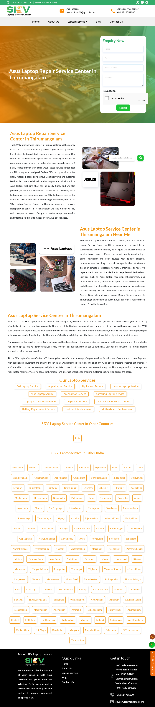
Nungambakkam (40, 569)
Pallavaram (111, 630)
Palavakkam (59, 610)
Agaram (100, 528)
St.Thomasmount (131, 630)
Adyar (137, 498)
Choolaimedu (135, 528)
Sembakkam (47, 528)
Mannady (85, 620)
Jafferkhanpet (75, 508)
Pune (140, 467)
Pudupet (100, 620)
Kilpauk (137, 559)
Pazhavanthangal (134, 549)
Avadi (82, 538)
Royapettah (59, 569)
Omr (17, 589)
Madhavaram (21, 498)
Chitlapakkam (22, 630)
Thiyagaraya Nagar (38, 599)
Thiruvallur (122, 498)
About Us (53, 21)
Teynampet (76, 569)
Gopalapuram (25, 538)
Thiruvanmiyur (44, 518)
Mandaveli (119, 589)
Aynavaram (22, 508)
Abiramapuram (41, 477)
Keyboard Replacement (78, 409)
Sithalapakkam (95, 610)
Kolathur (60, 549)
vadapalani (17, 467)
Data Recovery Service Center (113, 401)
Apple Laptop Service (60, 386)
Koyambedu (67, 538)
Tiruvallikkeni (70, 488)
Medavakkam (40, 498)
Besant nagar (116, 528)
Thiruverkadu (114, 610)
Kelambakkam (112, 518)
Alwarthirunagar (20, 549)
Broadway (89, 559)
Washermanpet (77, 599)
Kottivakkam (97, 599)
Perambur (135, 589)
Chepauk (48, 589)
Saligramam (116, 620)
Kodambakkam (100, 589)
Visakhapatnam (20, 477)
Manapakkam (20, 610)
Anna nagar (31, 589)
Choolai (38, 508)
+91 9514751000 (126, 12)
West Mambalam (136, 620)
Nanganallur (59, 498)
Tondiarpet (131, 538)
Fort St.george (55, 508)
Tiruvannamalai (50, 467)
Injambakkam (91, 518)
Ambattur (114, 599)
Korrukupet (136, 477)
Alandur (75, 518)
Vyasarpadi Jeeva (112, 569)
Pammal (31, 528)
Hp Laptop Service (92, 386)
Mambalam (20, 569)
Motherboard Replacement (117, 409)
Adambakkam (133, 569)
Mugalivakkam (92, 630)
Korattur (36, 579)
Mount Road (72, 579)
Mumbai (33, 467)
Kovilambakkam (133, 599)
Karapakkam (20, 579)
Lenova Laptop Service (126, 386)
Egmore (104, 559)
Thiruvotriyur (77, 640)
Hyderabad (100, 467)
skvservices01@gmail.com (80, 12)
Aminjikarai (72, 559)
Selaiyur (18, 559)
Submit (123, 107)
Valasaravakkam (82, 528)
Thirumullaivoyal (133, 579)
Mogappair (97, 549)
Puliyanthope (35, 488)
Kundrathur (57, 630)
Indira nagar (119, 477)
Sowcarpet (114, 538)
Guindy (83, 589)
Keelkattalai (136, 488)
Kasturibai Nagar (47, 538)
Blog (98, 21)
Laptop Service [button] (76, 21)
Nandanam (111, 508)
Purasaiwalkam (130, 508)
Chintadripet (79, 477)
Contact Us (116, 21)
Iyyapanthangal (42, 549)
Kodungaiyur (67, 620)
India (77, 438)
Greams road (121, 559)
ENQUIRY (153, 663)
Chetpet (15, 620)
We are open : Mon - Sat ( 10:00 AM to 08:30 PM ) (33, 2)
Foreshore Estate (99, 477)
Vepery (61, 518)
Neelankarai (114, 549)
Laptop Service (70, 672)
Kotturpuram (94, 508)
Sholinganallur (111, 579)
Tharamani (59, 599)
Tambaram (106, 498)
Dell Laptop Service (27, 386)
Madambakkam (78, 549)
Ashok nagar (60, 477)
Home (36, 21)
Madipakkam (131, 518)
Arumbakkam (134, 610)
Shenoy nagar (24, 518)
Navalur (17, 528)
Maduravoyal (53, 579)
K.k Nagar (41, 630)
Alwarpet (103, 488)
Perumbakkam (91, 579)
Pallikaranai (76, 498)
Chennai (69, 467)
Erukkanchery (48, 620)
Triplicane (93, 569)
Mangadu (74, 630)
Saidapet (18, 599)
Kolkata (127, 467)
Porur (91, 498)
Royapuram (97, 538)
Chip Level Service (77, 401)
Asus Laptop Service (42, 394)
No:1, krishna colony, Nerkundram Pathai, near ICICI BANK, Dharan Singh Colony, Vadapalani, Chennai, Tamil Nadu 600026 (127, 676)
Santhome (52, 488)
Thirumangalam (35, 559)
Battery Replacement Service (38, 409)
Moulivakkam (40, 610)
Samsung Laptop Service (110, 394)
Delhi (114, 467)
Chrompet (119, 488)
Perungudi (76, 610)
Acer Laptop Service (75, 394)
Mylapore (18, 488)
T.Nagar (64, 528)
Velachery (88, 488)
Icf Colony (30, 620)
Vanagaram (55, 559)
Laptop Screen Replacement (41, 401)
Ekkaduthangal (66, 589)
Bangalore (84, 467)
